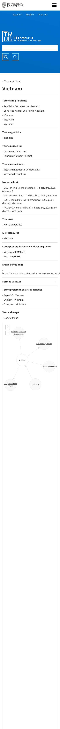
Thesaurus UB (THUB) (21, 36)
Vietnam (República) (15, 174)
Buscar (5, 56)
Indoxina (8, 137)
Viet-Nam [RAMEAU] (14, 252)
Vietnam (8, 238)
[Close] (54, 5)
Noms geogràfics (13, 224)
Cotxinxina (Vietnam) (15, 151)
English (30, 14)
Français (43, 14)
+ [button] (7, 327)
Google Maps (11, 317)
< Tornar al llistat (11, 81)
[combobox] (30, 48)
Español (17, 14)
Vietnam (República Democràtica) (22, 169)
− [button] (7, 333)
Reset (15, 56)
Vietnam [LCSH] (12, 256)
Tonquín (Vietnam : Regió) (18, 155)
